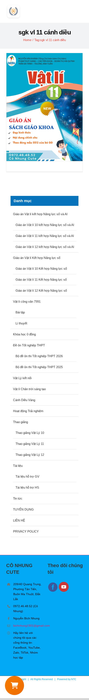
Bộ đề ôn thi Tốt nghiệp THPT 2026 (39, 356)
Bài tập (20, 312)
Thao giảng (20, 422)
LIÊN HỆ (19, 520)
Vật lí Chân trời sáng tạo (29, 389)
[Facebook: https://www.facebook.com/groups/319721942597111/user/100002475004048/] (53, 591)
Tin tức (17, 498)
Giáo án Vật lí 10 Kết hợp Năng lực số (41, 268)
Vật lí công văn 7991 (27, 301)
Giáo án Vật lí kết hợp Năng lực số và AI (40, 214)
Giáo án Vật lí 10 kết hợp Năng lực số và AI (45, 225)
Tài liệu (18, 465)
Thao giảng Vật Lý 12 (30, 454)
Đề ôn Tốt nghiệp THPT (29, 345)
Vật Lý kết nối (22, 378)
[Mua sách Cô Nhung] (14, 685)
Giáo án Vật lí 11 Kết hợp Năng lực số (41, 279)
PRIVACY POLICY (26, 531)
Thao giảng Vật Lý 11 (30, 443)
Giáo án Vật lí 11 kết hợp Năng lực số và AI (45, 236)
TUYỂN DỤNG (23, 509)
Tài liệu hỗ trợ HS (27, 487)
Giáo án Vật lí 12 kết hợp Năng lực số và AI (45, 247)
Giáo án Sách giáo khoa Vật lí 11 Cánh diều (44, 107)
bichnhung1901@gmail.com (27, 625)
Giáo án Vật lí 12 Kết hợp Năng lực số (41, 290)
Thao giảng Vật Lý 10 (30, 432)
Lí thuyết (21, 323)
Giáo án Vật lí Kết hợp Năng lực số (36, 258)
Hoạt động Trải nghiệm (28, 411)
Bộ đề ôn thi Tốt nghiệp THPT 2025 (39, 367)
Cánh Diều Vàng (24, 400)
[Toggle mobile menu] (81, 10)
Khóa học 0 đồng (24, 334)
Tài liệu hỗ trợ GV (27, 476)
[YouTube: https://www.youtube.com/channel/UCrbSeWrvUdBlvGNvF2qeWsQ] (64, 591)
